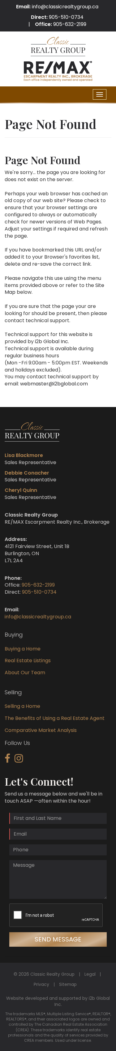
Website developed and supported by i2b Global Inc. (58, 1001)
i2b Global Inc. (52, 341)
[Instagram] (19, 760)
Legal (90, 974)
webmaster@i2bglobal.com (54, 383)
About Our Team (25, 672)
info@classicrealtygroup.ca (65, 6)
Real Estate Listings (28, 660)
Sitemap (68, 984)
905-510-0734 (66, 17)
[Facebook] (7, 760)
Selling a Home (22, 706)
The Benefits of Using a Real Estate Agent (55, 718)
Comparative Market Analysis (41, 730)
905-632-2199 (69, 24)
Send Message (58, 939)
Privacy (41, 984)
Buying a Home (23, 648)
